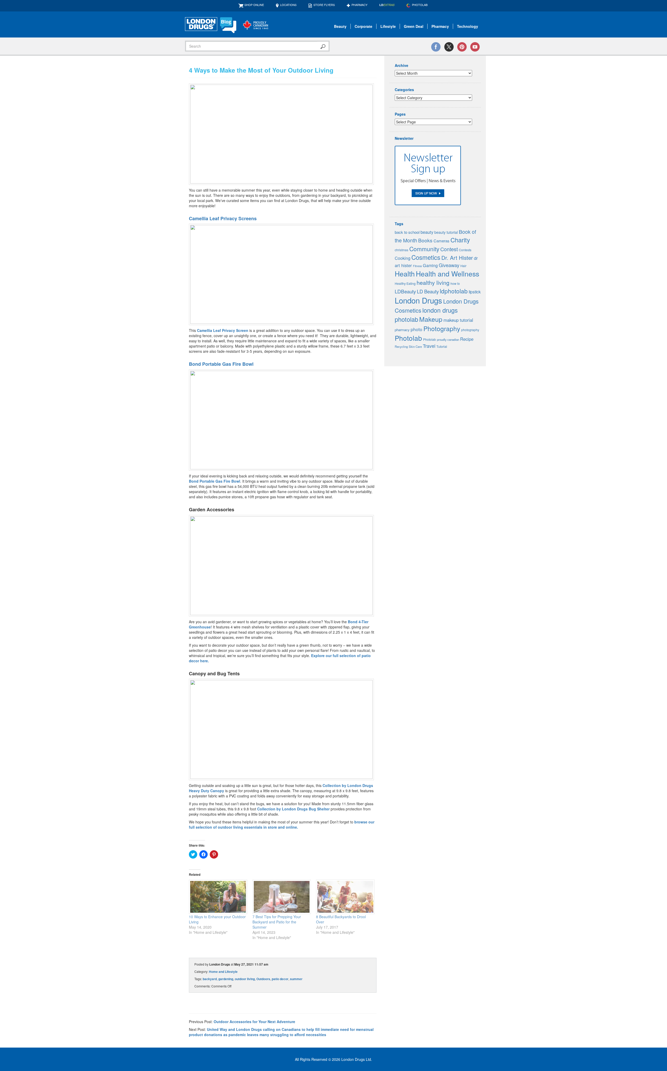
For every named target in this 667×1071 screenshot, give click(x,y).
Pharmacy (359, 5)
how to (455, 283)
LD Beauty (428, 291)
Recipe (466, 339)
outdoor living (245, 979)
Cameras (441, 240)
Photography (441, 328)
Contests (465, 250)
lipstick (475, 291)
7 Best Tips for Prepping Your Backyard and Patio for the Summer (276, 922)
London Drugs (418, 300)
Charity (460, 239)
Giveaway (449, 265)
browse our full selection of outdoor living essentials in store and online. (281, 824)
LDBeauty (405, 291)
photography (470, 329)
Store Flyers (324, 5)
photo (416, 329)
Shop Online (254, 5)
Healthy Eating (405, 283)
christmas (401, 250)
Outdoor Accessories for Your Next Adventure (254, 1021)
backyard (210, 979)
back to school (407, 232)
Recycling (401, 346)
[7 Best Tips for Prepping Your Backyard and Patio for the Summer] (281, 897)
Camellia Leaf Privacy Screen (222, 330)
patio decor (280, 979)
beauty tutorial (446, 232)
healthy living (433, 282)
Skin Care (415, 346)
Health (405, 273)
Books (425, 240)
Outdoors (263, 979)
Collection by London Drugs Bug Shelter (293, 808)
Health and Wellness (447, 273)
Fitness (417, 266)
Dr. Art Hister (457, 257)
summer (296, 979)
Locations (288, 5)
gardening (225, 979)
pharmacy (402, 329)
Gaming (430, 265)
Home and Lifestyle (223, 971)
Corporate (363, 26)
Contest (449, 249)
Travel (429, 346)
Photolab (408, 338)
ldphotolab (454, 291)
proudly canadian (448, 339)
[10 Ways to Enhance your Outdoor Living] (218, 897)
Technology (467, 26)
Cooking (402, 258)
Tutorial (441, 346)
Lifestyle (388, 26)
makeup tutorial (458, 320)
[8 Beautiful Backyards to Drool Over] (345, 897)
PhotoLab (420, 5)
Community (424, 248)
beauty (427, 232)
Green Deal (413, 26)
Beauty (340, 26)
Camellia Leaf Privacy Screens (223, 218)
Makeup (430, 319)
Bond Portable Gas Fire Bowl (221, 364)
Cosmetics (425, 257)
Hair (463, 265)
